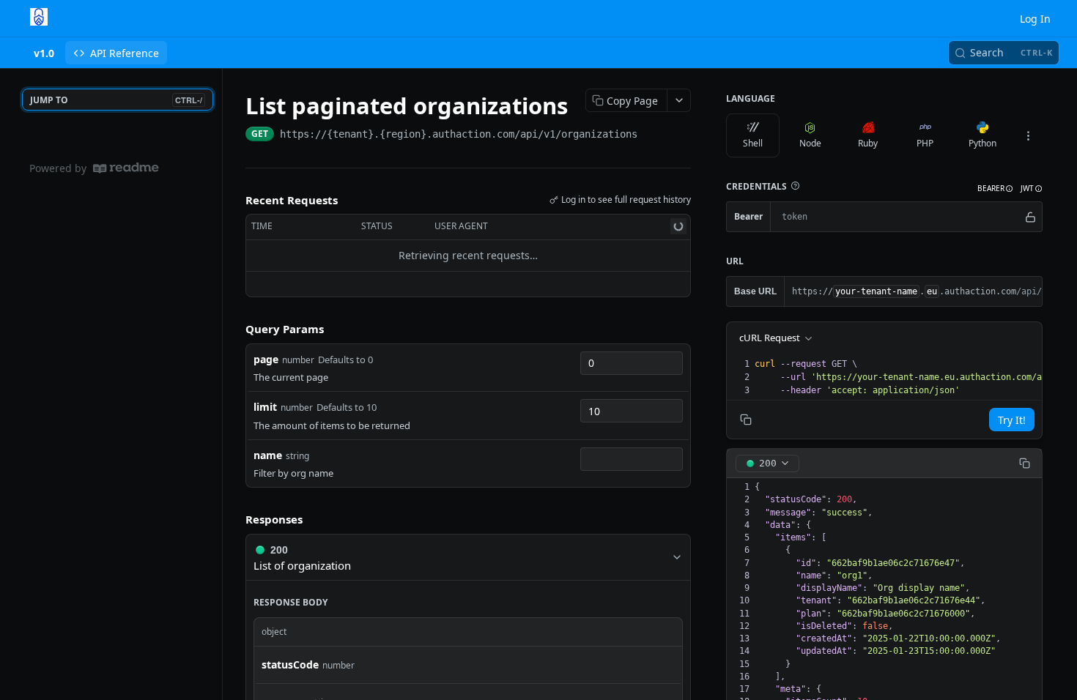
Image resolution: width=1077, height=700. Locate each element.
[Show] (1030, 217)
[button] (795, 186)
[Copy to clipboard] (652, 135)
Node (810, 143)
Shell (753, 143)
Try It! (1012, 420)
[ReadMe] (126, 168)
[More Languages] (1028, 135)
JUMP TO (116, 100)
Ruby (868, 143)
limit (265, 407)
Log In (1035, 19)
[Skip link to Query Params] (235, 328)
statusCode (290, 664)
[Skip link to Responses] (235, 519)
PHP (925, 143)
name (267, 455)
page (265, 359)
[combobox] (631, 363)
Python (982, 143)
